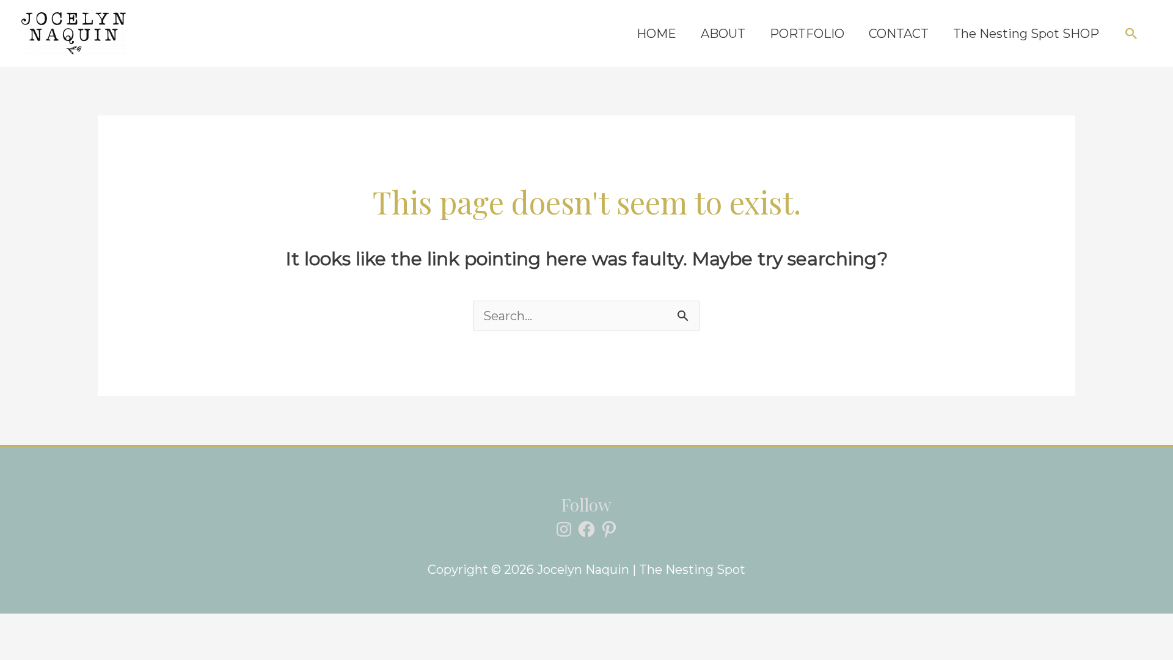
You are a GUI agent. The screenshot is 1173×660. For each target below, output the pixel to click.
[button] (1131, 34)
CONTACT (899, 33)
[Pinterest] (609, 529)
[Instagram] (564, 529)
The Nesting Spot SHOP (1026, 33)
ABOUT (723, 33)
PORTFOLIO (807, 33)
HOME (656, 33)
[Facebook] (586, 529)
